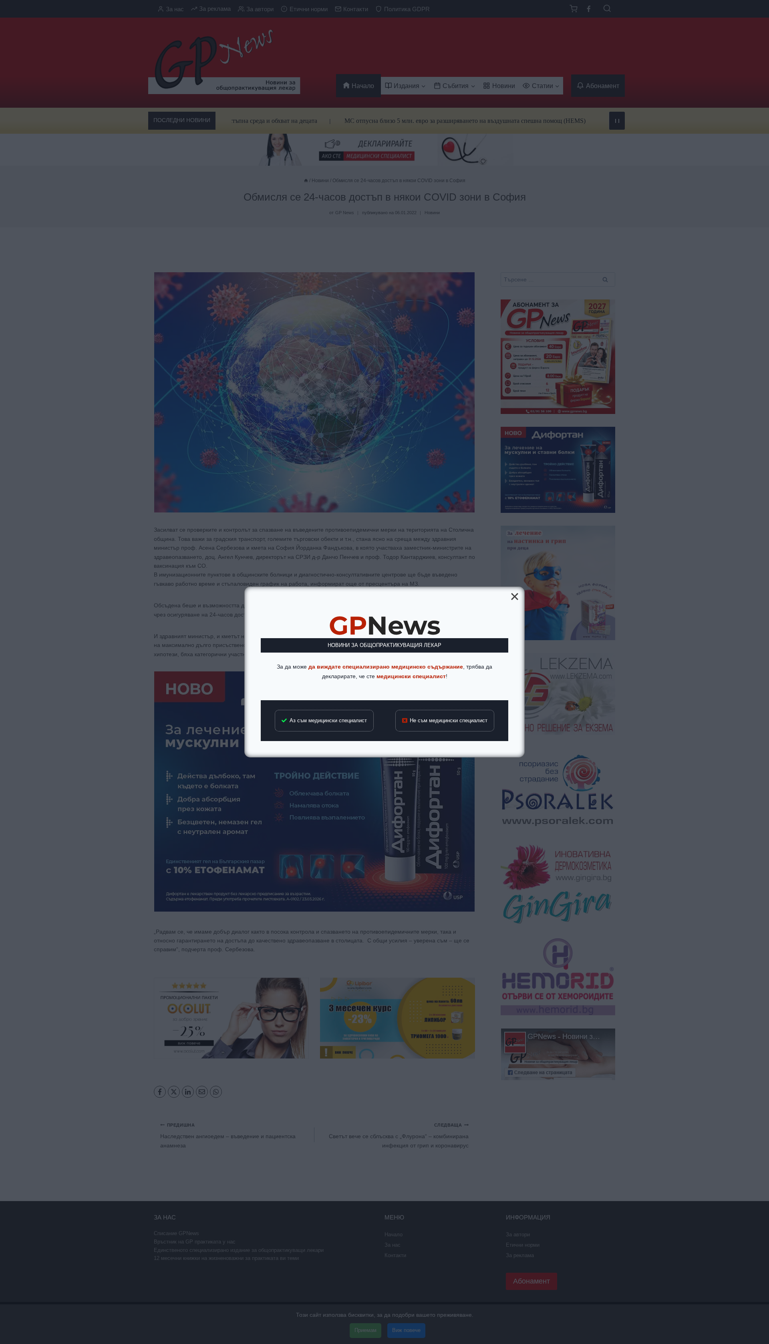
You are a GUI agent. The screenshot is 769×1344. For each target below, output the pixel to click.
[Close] (514, 596)
